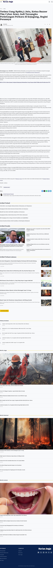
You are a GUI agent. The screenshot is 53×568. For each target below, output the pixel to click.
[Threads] (49, 552)
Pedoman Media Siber (4, 552)
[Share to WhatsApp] (46, 191)
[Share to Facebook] (42, 191)
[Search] (49, 2)
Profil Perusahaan (3, 556)
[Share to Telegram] (50, 191)
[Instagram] (44, 552)
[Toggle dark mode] (52, 2)
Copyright (2, 554)
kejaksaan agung (7, 187)
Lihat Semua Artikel (4, 310)
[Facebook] (38, 552)
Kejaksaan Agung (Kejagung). (33, 72)
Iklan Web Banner (3, 558)
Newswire (5, 24)
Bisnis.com (20, 552)
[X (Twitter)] (41, 552)
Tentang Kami (2, 550)
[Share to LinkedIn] (48, 191)
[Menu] (1, 2)
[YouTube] (46, 552)
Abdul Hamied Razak (8, 194)
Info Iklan (2, 560)
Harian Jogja (19, 178)
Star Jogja (20, 554)
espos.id (20, 550)
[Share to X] (44, 191)
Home (1, 8)
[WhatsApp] (51, 552)
